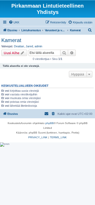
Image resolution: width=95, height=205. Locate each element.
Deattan (19, 46)
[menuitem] (14, 22)
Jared (29, 46)
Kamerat (11, 40)
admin (38, 46)
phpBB (49, 123)
